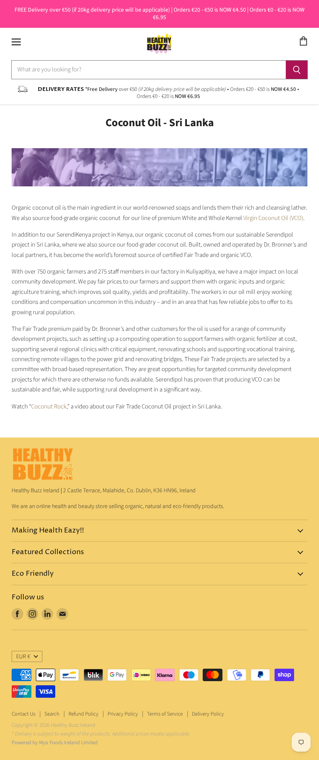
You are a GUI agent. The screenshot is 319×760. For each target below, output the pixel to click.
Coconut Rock (48, 406)
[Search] (297, 69)
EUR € (23, 656)
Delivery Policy (208, 714)
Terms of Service (165, 714)
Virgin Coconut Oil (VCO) (273, 218)
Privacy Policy (123, 714)
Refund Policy (83, 714)
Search (51, 714)
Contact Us (23, 714)
